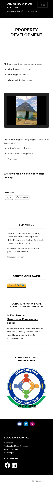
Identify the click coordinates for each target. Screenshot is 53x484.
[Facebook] (19, 425)
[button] (20, 117)
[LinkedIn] (26, 425)
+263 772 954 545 (11, 449)
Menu (42, 4)
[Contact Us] (32, 425)
